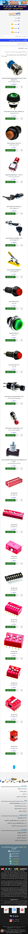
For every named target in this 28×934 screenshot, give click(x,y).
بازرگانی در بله (15, 864)
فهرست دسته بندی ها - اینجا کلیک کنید (17, 40)
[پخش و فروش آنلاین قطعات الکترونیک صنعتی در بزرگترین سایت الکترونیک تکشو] (14, 2)
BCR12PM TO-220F (22, 818)
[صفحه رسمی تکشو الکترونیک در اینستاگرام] (14, 920)
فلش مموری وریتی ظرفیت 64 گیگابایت (18, 826)
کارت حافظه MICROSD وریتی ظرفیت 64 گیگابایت (16, 823)
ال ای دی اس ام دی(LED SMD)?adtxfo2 (18, 803)
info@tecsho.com (15, 851)
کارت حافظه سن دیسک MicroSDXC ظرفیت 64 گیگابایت (15, 820)
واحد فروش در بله (15, 859)
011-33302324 (15, 854)
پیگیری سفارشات (23, 791)
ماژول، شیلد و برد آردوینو (21, 796)
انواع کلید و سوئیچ (22, 811)
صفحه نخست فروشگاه (22, 789)
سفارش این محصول (10, 87)
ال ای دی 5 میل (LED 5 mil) (20, 806)
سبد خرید (24, 794)
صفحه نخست (23, 44)
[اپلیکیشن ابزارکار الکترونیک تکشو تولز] (14, 916)
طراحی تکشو (9, 928)
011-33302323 (15, 856)
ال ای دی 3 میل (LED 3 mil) (20, 808)
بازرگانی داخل (15, 861)
